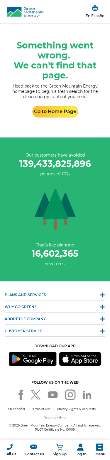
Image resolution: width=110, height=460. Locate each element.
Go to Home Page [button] (55, 111)
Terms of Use (40, 409)
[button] (10, 450)
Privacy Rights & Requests (76, 409)
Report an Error (55, 418)
